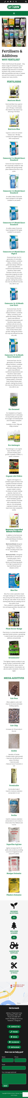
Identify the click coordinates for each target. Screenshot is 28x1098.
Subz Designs (14, 1095)
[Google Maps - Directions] (14, 993)
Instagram (17, 1020)
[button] (25, 1)
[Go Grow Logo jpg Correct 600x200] (14, 7)
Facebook (10, 1020)
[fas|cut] (14, 965)
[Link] (5, 1)
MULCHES (14, 931)
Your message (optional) (9, 1072)
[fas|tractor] (14, 945)
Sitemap (17, 1093)
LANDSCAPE (14, 951)
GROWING (14, 911)
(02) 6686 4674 (16, 1017)
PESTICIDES (14, 971)
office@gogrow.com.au (15, 1019)
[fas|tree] (14, 925)
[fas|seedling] (14, 905)
